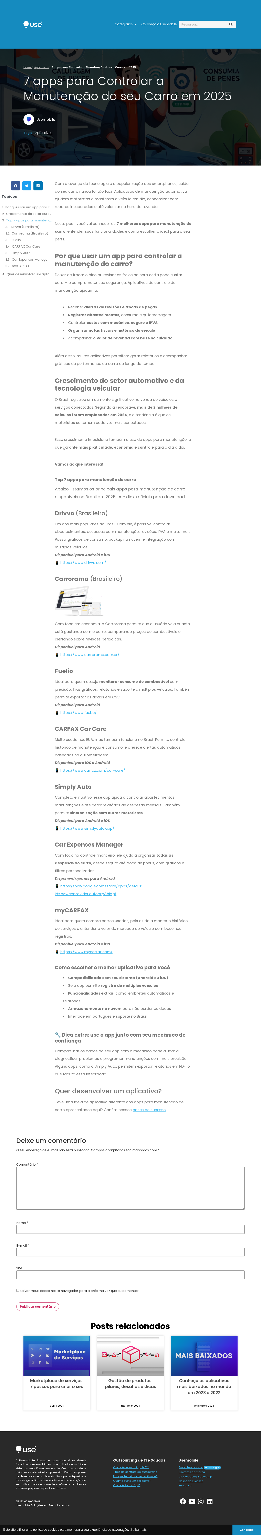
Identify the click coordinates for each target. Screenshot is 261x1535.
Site (19, 1268)
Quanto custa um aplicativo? (132, 1481)
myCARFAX (21, 266)
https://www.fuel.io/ (78, 712)
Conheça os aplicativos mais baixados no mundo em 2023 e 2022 (204, 1387)
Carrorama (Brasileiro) (30, 233)
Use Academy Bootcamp (195, 1476)
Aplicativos (41, 67)
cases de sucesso (149, 1109)
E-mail (22, 1245)
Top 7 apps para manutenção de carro (29, 220)
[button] (15, 185)
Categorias (124, 24)
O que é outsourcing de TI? (131, 1467)
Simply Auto (21, 253)
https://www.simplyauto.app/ (87, 828)
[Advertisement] (225, 246)
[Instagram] (200, 1501)
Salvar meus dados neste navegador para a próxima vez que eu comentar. (79, 1291)
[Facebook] (183, 1501)
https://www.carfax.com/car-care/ (92, 770)
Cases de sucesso (191, 1481)
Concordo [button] (247, 1529)
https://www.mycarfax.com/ (86, 951)
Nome (22, 1223)
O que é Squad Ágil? (126, 1485)
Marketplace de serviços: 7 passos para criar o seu (57, 1383)
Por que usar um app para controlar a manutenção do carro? (29, 207)
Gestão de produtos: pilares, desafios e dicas (130, 1383)
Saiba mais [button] (138, 1529)
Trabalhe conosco (191, 1467)
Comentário (27, 1164)
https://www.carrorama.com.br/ (89, 654)
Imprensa (185, 1485)
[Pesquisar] (231, 24)
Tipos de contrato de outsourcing (135, 1472)
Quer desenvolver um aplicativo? (30, 274)
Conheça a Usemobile (159, 24)
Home (27, 67)
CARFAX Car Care (26, 246)
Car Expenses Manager (30, 259)
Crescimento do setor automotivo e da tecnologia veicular (29, 213)
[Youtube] (192, 1501)
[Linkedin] (209, 1501)
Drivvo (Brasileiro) (25, 227)
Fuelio (16, 240)
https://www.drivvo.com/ (83, 562)
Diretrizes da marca (192, 1472)
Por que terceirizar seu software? (135, 1476)
